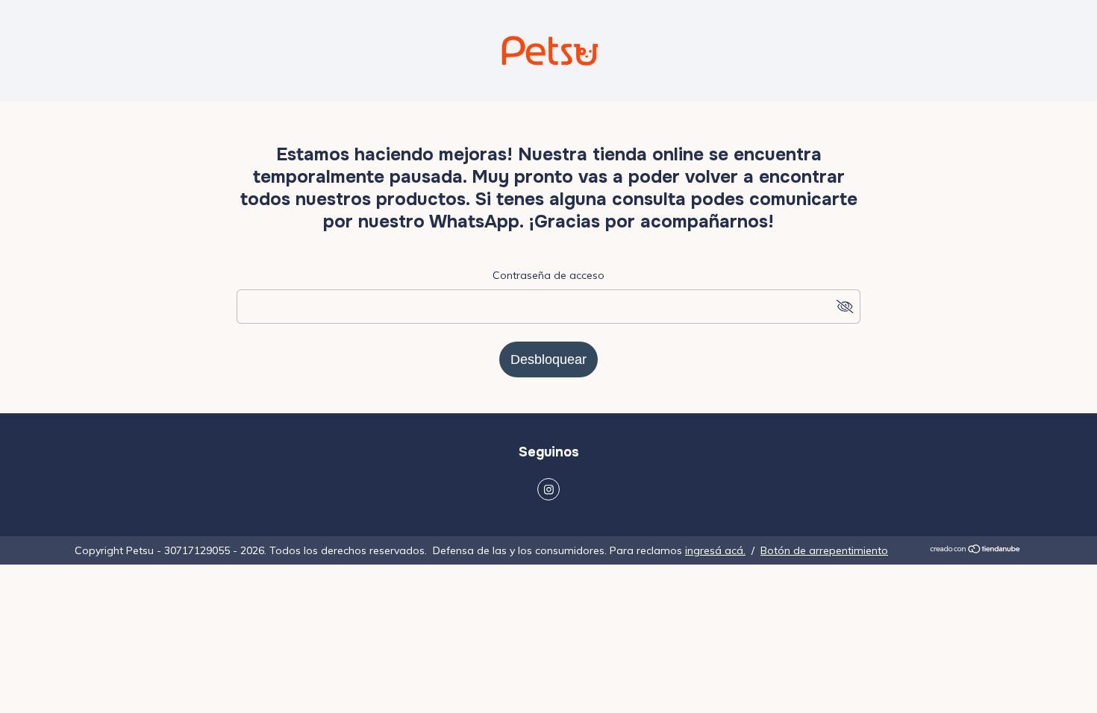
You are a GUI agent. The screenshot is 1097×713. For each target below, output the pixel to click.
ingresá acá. (715, 550)
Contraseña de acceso (548, 275)
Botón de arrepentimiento (824, 550)
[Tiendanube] (975, 550)
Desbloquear (548, 359)
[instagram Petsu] (548, 489)
